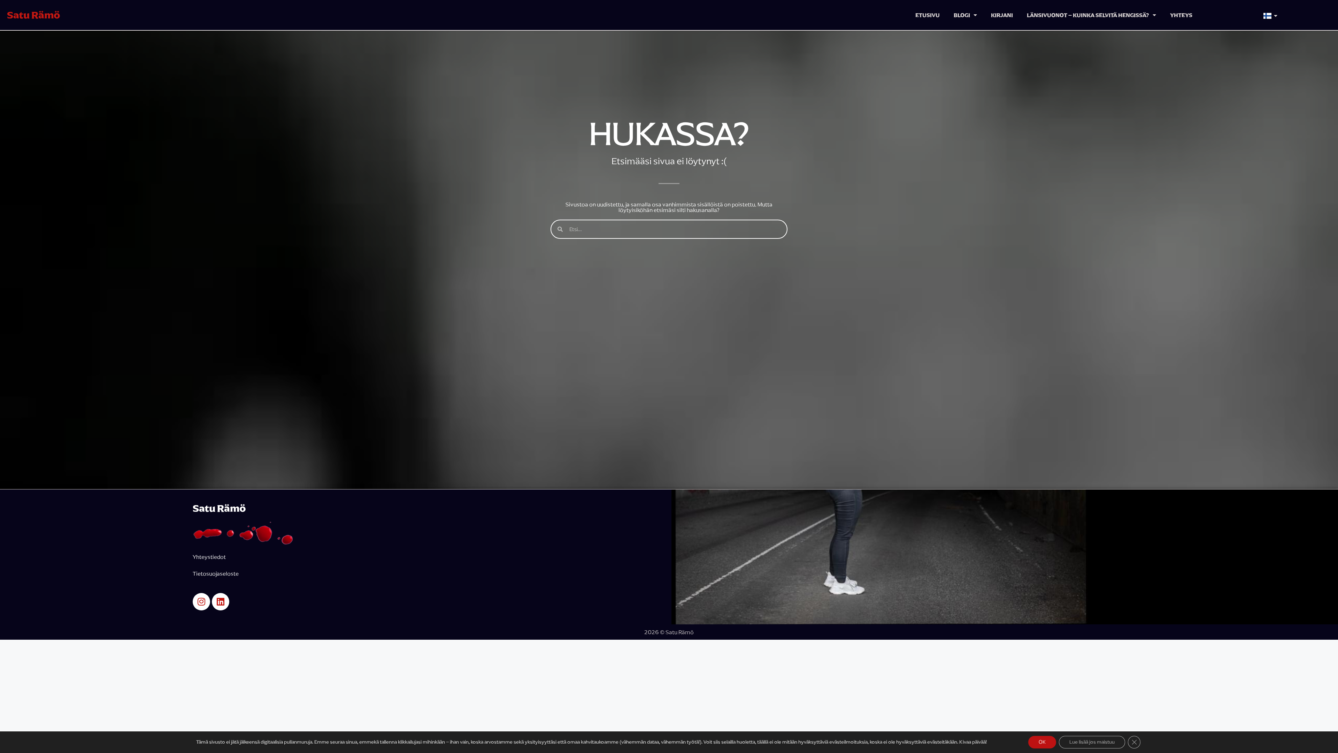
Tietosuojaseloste (216, 573)
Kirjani (1002, 15)
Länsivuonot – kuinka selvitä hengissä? (1088, 15)
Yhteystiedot (209, 557)
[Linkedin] (220, 601)
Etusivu (927, 15)
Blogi (962, 15)
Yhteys (1181, 15)
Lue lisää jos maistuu (1092, 742)
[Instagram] (201, 601)
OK (1042, 742)
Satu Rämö (33, 15)
